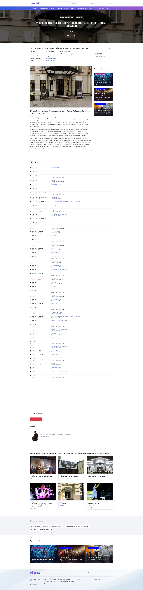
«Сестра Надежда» (55, 193)
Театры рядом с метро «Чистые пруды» (53, 526)
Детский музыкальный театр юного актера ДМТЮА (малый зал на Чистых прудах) (42, 505)
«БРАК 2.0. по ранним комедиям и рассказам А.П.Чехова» (65, 201)
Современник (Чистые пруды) (97, 476)
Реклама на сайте (52, 579)
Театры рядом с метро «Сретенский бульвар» (77, 526)
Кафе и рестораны (62, 8)
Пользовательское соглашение (51, 581)
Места (108, 8)
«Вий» (52, 218)
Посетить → (34, 478)
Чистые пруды (98, 53)
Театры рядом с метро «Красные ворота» (41, 529)
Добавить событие (70, 579)
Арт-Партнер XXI (93, 503)
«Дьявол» (53, 235)
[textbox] (63, 2)
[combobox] (63, 3)
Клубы (72, 8)
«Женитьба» (54, 197)
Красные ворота (99, 59)
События (100, 8)
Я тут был (80, 17)
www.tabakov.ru (50, 60)
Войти (110, 3)
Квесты (34, 8)
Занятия (92, 8)
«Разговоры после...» (56, 167)
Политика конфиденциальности (67, 581)
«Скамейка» (54, 282)
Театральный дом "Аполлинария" (41, 476)
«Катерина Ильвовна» (56, 171)
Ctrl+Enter (38, 582)
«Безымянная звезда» (56, 265)
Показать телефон (52, 58)
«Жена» (53, 180)
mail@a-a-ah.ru (64, 585)
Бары (52, 8)
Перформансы (43, 8)
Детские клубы (82, 8)
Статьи (45, 579)
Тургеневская (98, 62)
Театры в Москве (35, 526)
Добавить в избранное (68, 17)
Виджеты (78, 579)
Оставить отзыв (71, 35)
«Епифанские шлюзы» (56, 299)
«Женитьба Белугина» (56, 184)
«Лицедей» (53, 278)
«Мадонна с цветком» (56, 222)
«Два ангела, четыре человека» (59, 188)
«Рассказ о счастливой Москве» (59, 176)
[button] (90, 67)
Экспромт (63, 503)
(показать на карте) (68, 54)
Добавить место (61, 579)
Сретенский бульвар (100, 56)
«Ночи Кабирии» (55, 252)
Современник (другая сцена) (69, 476)
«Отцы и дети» (54, 210)
